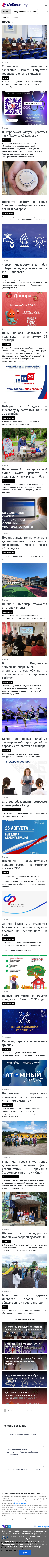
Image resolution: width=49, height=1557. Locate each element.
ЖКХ (5, 276)
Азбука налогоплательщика (25, 11)
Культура (6, 750)
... (21, 1411)
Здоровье (6, 140)
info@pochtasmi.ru (20, 1503)
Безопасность (8, 213)
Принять (25, 1552)
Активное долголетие (10, 1177)
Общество (6, 1241)
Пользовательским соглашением (15, 1544)
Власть (5, 78)
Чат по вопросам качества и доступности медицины (23, 1470)
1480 (26, 1411)
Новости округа (8, 418)
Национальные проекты (11, 810)
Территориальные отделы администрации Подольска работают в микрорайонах (22, 1452)
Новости (6, 11)
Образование (7, 612)
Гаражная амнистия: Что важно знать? (22, 1434)
